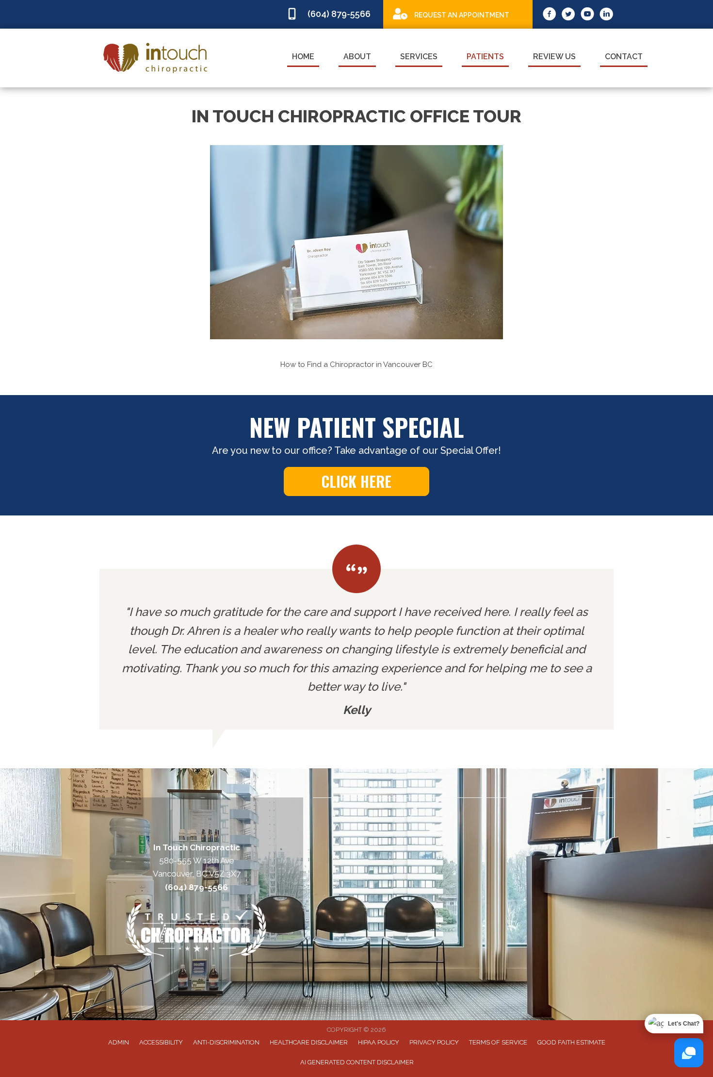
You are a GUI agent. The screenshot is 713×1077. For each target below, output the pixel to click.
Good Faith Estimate (571, 1042)
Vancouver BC (408, 364)
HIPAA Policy (378, 1042)
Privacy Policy (434, 1042)
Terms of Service (498, 1042)
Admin (118, 1042)
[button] (123, 255)
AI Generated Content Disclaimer (357, 1062)
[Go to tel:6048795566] (329, 14)
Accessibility (161, 1042)
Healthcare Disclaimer (309, 1042)
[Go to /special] (458, 13)
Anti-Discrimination (226, 1042)
